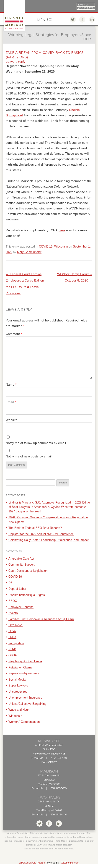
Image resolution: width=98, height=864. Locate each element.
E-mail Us (37, 758)
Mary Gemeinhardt (29, 252)
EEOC (12, 601)
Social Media (17, 679)
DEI (10, 583)
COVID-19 (45, 246)
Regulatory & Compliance (25, 661)
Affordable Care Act (21, 558)
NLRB (12, 649)
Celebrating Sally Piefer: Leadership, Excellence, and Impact (48, 540)
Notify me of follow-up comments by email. (36, 443)
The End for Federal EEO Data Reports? (35, 528)
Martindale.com (64, 844)
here (62, 230)
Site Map (61, 841)
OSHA (12, 655)
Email (11, 402)
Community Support (21, 564)
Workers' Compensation (24, 721)
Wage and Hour (18, 709)
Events (13, 613)
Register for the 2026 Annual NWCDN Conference (41, 534)
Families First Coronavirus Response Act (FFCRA (41, 619)
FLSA (12, 631)
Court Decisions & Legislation (27, 570)
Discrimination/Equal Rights (26, 595)
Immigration (16, 643)
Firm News (15, 625)
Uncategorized (17, 691)
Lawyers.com (44, 844)
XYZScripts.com (70, 862)
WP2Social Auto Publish (32, 862)
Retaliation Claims (20, 667)
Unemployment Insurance (25, 697)
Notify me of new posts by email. (29, 456)
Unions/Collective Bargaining (27, 703)
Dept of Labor (17, 588)
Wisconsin (61, 246)
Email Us (83, 4)
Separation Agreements (23, 673)
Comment (14, 334)
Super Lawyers (18, 685)
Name (11, 384)
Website (11, 420)
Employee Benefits (21, 607)
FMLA (12, 637)
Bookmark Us (76, 841)
